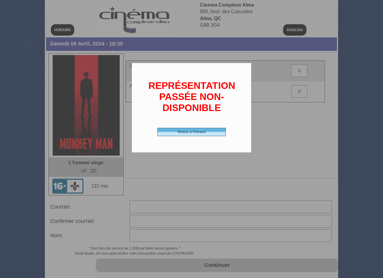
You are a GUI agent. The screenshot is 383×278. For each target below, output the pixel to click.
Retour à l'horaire (192, 132)
